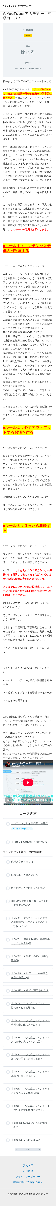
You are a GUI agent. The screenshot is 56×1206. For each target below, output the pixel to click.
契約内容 (28, 1165)
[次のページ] (39, 1149)
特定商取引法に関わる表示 (28, 1182)
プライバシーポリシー (28, 1176)
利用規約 (28, 1171)
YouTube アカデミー (17, 5)
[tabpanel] (28, 442)
